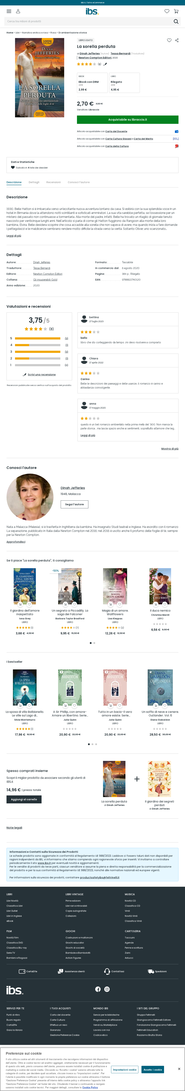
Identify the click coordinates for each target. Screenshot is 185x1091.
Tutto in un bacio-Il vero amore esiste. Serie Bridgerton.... (115, 714)
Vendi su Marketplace (105, 1024)
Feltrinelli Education (147, 1030)
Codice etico (100, 1035)
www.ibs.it (44, 863)
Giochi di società (75, 947)
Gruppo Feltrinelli (146, 1014)
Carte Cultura (57, 1019)
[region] (92, 1069)
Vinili (127, 910)
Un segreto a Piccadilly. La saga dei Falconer (70, 612)
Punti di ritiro (13, 1014)
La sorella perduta (114, 802)
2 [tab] (94, 643)
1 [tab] (90, 643)
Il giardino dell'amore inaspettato (25, 612)
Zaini (127, 952)
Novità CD (130, 900)
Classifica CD (132, 905)
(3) (66, 338)
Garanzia (55, 1030)
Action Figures (73, 957)
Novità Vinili (131, 915)
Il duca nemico (160, 611)
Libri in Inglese (14, 915)
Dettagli (34, 182)
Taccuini (130, 937)
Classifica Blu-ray (17, 947)
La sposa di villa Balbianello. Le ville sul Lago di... (25, 714)
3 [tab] (96, 744)
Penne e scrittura (134, 947)
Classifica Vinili (133, 921)
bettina (94, 317)
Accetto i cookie (153, 1069)
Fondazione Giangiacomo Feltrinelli (156, 1024)
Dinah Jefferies (90, 53)
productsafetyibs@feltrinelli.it (99, 877)
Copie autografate (76, 910)
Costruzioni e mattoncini (79, 937)
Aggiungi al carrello (24, 799)
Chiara (93, 358)
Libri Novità (12, 900)
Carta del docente (60, 1014)
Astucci (129, 957)
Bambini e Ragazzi (17, 957)
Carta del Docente (116, 131)
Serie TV (11, 952)
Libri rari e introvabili (76, 905)
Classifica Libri (15, 905)
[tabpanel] (24, 602)
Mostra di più (169, 449)
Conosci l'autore (79, 182)
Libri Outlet (12, 910)
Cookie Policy (90, 1087)
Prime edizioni (73, 900)
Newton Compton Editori (95, 57)
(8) (51, 329)
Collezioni (71, 915)
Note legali (14, 828)
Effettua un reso (58, 1024)
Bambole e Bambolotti (78, 952)
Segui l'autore (74, 504)
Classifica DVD (15, 942)
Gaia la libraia (14, 1030)
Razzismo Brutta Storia (149, 1035)
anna (92, 403)
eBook (10, 921)
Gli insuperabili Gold (45, 279)
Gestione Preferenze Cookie (64, 1035)
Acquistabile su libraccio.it (127, 119)
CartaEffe (12, 1024)
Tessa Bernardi (120, 53)
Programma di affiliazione (107, 1019)
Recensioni (53, 182)
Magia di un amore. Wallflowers (115, 612)
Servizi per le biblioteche (106, 1014)
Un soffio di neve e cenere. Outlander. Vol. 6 (160, 714)
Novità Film (13, 937)
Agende (129, 942)
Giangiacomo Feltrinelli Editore (154, 1019)
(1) (66, 345)
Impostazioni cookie (124, 1069)
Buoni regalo (14, 1019)
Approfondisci (16, 542)
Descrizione (14, 182)
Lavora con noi (101, 1030)
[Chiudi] (179, 1069)
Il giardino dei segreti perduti (159, 803)
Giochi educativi (75, 942)
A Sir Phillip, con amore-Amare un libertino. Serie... (70, 714)
